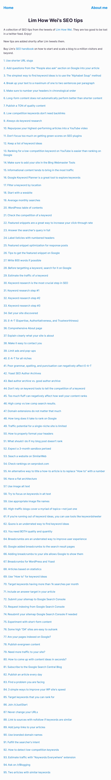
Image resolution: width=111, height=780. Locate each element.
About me (99, 8)
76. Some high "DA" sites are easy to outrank (30, 629)
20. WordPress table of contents (23, 207)
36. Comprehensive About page (23, 328)
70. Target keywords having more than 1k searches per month (41, 584)
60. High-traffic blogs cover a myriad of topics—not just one (40, 508)
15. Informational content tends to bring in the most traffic (39, 170)
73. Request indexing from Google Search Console (34, 606)
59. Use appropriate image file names (26, 501)
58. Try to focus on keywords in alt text (27, 493)
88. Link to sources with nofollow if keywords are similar (38, 719)
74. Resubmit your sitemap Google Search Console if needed (40, 614)
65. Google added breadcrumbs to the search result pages (39, 546)
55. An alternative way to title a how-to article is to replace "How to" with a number (54, 471)
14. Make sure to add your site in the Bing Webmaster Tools (39, 162)
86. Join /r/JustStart (15, 704)
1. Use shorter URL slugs (18, 60)
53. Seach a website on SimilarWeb (25, 456)
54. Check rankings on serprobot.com (26, 463)
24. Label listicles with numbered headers (29, 237)
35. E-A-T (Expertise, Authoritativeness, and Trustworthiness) (41, 320)
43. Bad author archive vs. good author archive (32, 381)
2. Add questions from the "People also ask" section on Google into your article (51, 68)
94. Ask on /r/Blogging (17, 764)
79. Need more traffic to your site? (24, 652)
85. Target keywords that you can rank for (29, 697)
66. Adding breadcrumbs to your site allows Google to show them (43, 554)
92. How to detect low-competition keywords (31, 749)
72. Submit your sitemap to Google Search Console (35, 599)
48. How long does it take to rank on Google (30, 418)
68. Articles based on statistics (22, 569)
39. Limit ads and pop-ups (20, 350)
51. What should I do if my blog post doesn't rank (33, 441)
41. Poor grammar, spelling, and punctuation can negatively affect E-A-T (48, 365)
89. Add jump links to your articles (24, 727)
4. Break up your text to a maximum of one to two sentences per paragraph (49, 83)
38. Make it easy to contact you (23, 343)
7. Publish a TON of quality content (24, 105)
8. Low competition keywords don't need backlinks (34, 113)
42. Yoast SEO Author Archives (22, 373)
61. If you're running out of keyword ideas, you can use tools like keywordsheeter (52, 516)
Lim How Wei (64, 29)
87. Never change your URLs (21, 712)
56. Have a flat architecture (20, 478)
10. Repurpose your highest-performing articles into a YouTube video (46, 128)
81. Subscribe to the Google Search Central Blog (33, 667)
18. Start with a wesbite (18, 192)
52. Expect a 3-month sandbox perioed (27, 448)
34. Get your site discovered (21, 313)
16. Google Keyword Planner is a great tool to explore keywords (42, 177)
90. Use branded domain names (23, 734)
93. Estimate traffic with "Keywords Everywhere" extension (40, 757)
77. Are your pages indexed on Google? (27, 636)
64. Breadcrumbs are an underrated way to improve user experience (45, 539)
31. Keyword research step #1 (21, 290)
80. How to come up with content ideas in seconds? (35, 659)
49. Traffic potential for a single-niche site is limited (35, 426)
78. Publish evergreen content (22, 644)
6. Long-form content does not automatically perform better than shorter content (53, 98)
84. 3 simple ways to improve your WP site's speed (35, 689)
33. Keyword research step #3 (22, 305)
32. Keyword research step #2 (22, 298)
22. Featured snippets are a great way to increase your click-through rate (48, 222)
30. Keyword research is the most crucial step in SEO (36, 283)
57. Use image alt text (17, 486)
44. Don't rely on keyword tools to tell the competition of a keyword (44, 388)
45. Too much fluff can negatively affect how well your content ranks (45, 395)
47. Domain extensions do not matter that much (32, 411)
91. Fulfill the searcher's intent (22, 742)
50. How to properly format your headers (28, 433)
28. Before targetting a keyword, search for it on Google (37, 268)
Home (8, 8)
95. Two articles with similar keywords (27, 772)
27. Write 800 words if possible (22, 260)
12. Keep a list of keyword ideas (23, 143)
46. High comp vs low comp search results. (30, 403)
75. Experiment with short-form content (28, 621)
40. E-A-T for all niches (18, 358)
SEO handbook (25, 48)
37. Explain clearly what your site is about (29, 335)
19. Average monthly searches (22, 200)
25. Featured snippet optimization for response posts (36, 245)
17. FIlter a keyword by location (22, 185)
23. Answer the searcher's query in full (27, 230)
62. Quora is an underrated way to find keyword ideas (36, 523)
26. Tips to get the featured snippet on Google (32, 253)
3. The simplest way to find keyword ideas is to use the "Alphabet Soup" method (52, 75)
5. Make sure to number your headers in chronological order (40, 90)
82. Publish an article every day (23, 674)
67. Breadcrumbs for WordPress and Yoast (29, 561)
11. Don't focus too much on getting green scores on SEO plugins (43, 135)
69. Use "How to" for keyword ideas (25, 576)
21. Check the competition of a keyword (28, 215)
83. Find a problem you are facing (24, 682)
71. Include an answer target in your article (29, 591)
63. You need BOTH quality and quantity (28, 531)
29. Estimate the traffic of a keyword (26, 275)
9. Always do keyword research (23, 120)
